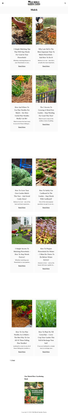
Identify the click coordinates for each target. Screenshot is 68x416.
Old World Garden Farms (39, 412)
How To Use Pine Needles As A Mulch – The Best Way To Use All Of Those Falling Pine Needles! (22, 337)
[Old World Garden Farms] (34, 3)
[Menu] (3, 3)
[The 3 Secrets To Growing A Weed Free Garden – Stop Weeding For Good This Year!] (46, 89)
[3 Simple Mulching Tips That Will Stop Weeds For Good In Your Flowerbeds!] (22, 31)
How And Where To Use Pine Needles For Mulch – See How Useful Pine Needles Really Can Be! (22, 112)
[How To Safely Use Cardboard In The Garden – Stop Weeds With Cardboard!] (46, 172)
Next (13, 360)
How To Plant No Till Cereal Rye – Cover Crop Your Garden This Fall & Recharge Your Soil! (46, 337)
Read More (21, 66)
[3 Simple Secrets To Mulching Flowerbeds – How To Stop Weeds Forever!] (22, 230)
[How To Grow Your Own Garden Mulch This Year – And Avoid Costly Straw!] (22, 172)
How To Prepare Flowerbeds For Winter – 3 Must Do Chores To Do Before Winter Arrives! (46, 254)
